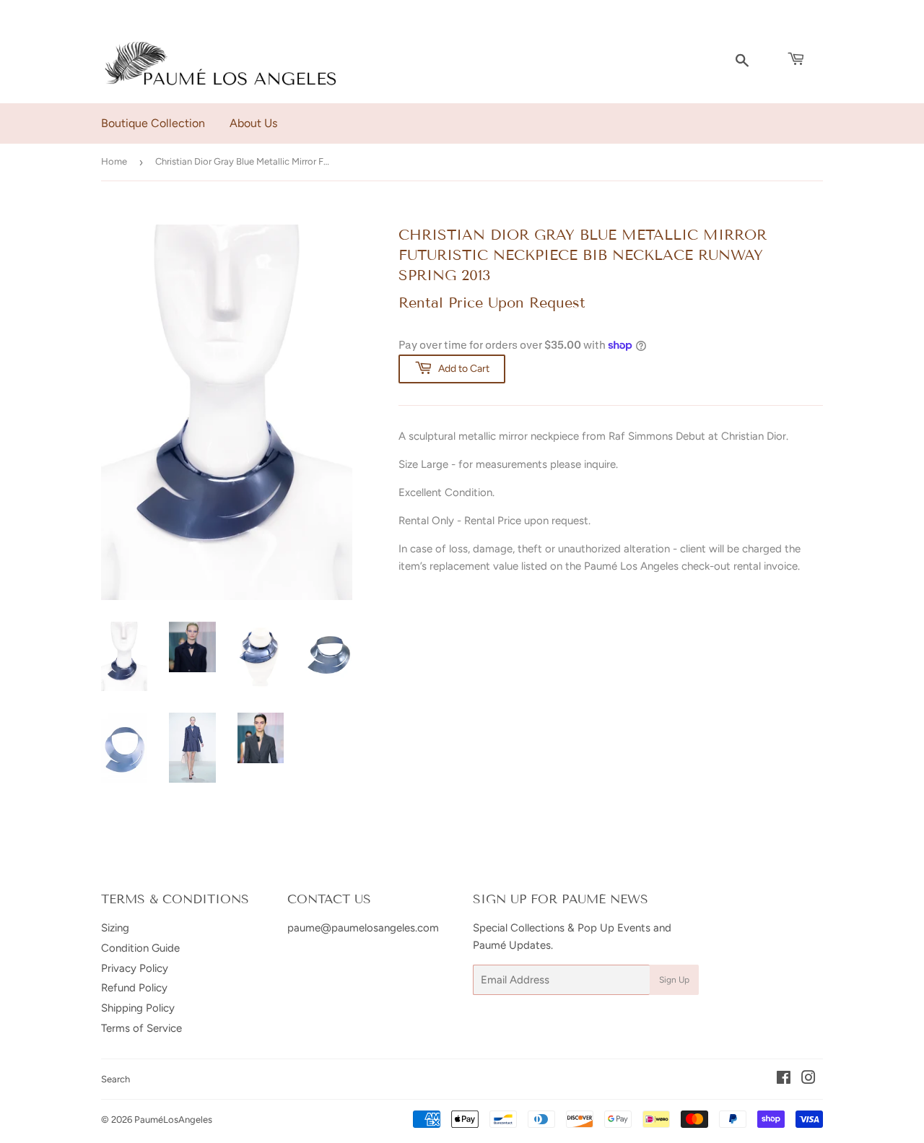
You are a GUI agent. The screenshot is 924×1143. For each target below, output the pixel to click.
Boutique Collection (153, 123)
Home (114, 161)
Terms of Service (141, 1028)
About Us (253, 123)
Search (115, 1079)
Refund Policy (134, 987)
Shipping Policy (138, 1007)
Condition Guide (140, 948)
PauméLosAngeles (173, 1119)
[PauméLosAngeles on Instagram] (808, 1079)
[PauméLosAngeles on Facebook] (783, 1079)
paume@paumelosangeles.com (363, 927)
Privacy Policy (134, 968)
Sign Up (674, 980)
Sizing (115, 927)
